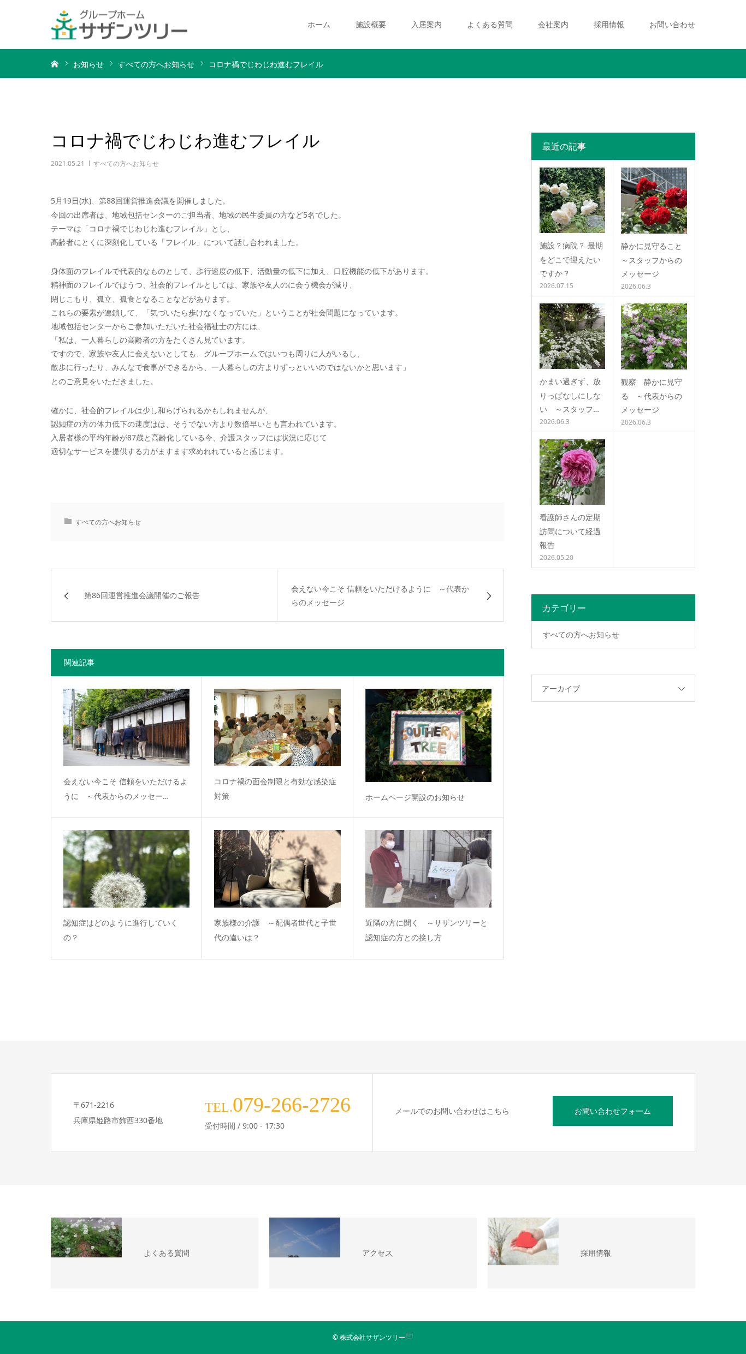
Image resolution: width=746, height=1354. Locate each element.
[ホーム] (54, 63)
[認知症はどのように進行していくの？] (126, 869)
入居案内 (426, 24)
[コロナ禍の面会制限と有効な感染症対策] (277, 727)
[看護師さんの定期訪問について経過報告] (572, 472)
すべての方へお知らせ (126, 163)
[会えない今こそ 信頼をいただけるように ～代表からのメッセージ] (126, 727)
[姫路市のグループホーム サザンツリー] (119, 25)
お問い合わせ (672, 24)
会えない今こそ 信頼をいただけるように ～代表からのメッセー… (125, 788)
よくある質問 (490, 24)
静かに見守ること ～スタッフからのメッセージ (654, 259)
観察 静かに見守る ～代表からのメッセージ (651, 395)
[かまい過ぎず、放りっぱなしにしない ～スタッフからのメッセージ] (572, 336)
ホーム (318, 24)
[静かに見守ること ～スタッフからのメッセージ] (654, 201)
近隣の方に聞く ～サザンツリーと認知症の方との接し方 (426, 930)
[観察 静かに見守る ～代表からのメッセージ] (654, 336)
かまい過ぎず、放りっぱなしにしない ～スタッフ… (570, 395)
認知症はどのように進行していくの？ (120, 930)
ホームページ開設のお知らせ (415, 797)
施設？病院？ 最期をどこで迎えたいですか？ (571, 259)
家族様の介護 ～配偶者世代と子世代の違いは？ (275, 930)
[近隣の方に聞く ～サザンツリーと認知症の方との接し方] (428, 869)
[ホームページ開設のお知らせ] (428, 735)
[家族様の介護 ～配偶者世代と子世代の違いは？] (277, 869)
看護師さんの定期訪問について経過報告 (570, 531)
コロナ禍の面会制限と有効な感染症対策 (275, 788)
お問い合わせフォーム (613, 1111)
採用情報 (609, 24)
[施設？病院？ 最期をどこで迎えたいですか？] (572, 200)
